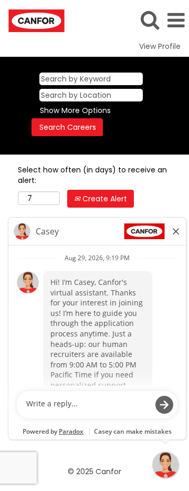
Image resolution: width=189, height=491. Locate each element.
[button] (176, 20)
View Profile (160, 46)
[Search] (149, 19)
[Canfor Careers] (32, 20)
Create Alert (103, 198)
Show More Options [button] (75, 110)
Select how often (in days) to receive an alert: (92, 175)
